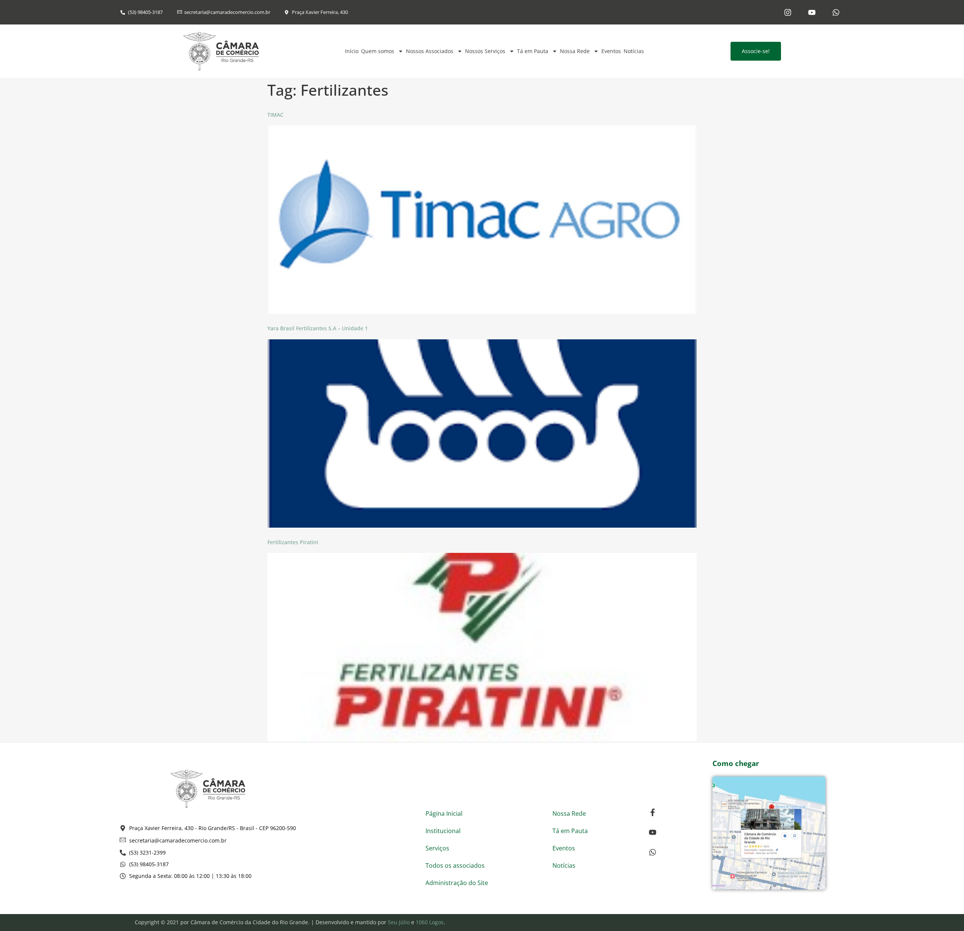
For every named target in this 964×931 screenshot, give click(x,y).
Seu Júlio (399, 922)
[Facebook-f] (652, 812)
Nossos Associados (429, 51)
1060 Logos (430, 922)
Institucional (443, 831)
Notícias (634, 51)
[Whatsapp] (836, 12)
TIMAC (275, 114)
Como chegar (735, 763)
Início (351, 51)
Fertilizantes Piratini (292, 542)
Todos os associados (455, 865)
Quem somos (377, 51)
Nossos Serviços (485, 51)
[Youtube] (811, 12)
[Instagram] (787, 12)
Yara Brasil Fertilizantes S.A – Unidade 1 (317, 328)
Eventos (611, 51)
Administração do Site (457, 883)
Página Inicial (444, 813)
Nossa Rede (575, 51)
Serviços (437, 848)
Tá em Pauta (532, 51)
